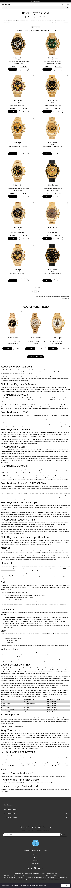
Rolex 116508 (6, 398)
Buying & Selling (9, 813)
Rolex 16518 (55, 529)
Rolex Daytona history (8, 376)
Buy (13, 69)
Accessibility (35, 863)
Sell (24, 69)
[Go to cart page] (65, 4)
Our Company (8, 805)
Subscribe (63, 834)
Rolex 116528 (6, 469)
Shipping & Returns (10, 817)
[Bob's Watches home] (6, 4)
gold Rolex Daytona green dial (36, 404)
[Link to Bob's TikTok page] (43, 868)
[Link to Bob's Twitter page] (28, 868)
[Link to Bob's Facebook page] (32, 868)
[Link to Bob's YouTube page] (39, 868)
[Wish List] (22, 311)
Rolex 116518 (20, 439)
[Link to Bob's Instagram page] (35, 868)
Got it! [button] (65, 885)
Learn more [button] (43, 885)
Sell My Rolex (11, 765)
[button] (64, 22)
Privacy (35, 854)
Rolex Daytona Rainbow (8, 493)
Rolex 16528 (23, 512)
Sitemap (35, 860)
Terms (35, 857)
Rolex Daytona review (53, 694)
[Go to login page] (62, 4)
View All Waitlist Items (35, 356)
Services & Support (10, 809)
